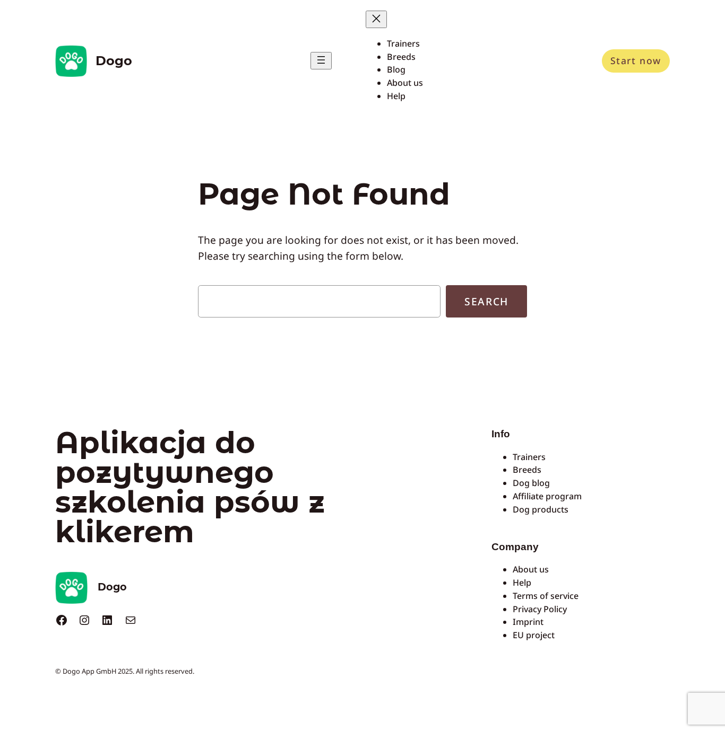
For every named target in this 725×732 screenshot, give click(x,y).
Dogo (114, 60)
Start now (635, 60)
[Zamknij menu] (376, 19)
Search (486, 301)
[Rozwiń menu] (321, 60)
